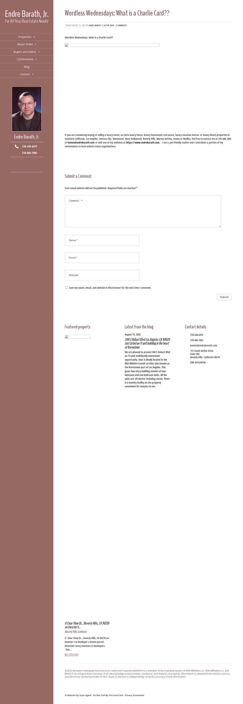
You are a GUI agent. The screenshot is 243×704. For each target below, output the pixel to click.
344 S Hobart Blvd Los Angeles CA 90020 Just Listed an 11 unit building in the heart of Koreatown (147, 343)
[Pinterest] (26, 167)
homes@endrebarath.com (203, 345)
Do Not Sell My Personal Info (108, 695)
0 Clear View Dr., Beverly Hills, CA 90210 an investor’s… (87, 625)
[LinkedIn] (21, 167)
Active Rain (109, 25)
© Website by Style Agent (78, 695)
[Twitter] (26, 161)
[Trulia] (32, 167)
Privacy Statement (134, 695)
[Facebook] (15, 161)
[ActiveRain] (15, 167)
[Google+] (32, 161)
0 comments (121, 25)
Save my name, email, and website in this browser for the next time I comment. (110, 287)
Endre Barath (94, 25)
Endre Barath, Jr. (27, 14)
